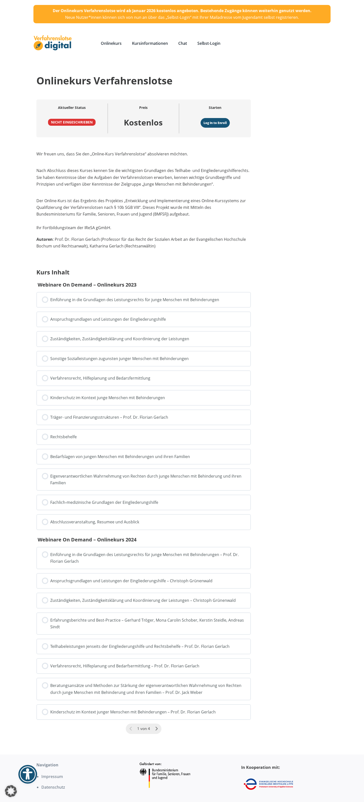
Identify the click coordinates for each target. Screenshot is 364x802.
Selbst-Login (208, 43)
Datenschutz (53, 787)
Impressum (52, 776)
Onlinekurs (111, 43)
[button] (11, 791)
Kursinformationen (150, 43)
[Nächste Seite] (156, 729)
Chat (182, 43)
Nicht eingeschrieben (72, 122)
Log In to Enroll (215, 123)
